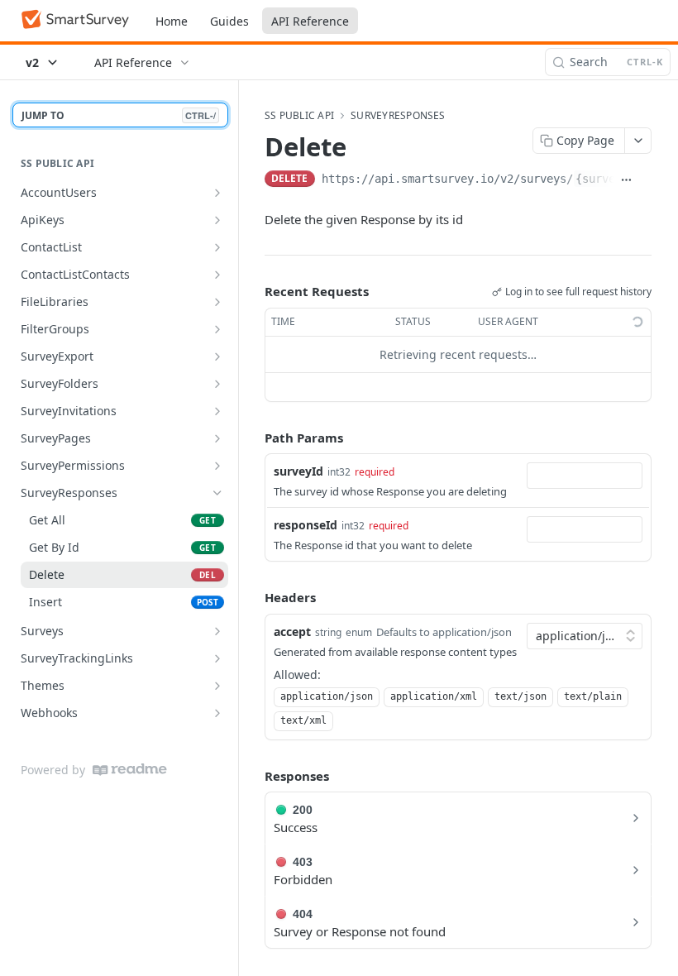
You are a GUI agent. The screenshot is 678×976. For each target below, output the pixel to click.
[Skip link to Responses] (253, 776)
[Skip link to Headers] (253, 598)
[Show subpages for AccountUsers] (217, 192)
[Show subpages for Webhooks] (217, 713)
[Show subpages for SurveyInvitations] (217, 411)
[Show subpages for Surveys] (217, 631)
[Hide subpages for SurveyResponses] (217, 493)
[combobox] (584, 475)
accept (292, 631)
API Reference (310, 21)
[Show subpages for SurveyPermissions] (217, 465)
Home (171, 21)
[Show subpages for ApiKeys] (217, 220)
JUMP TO (118, 115)
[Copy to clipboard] (645, 180)
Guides (229, 21)
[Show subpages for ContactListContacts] (217, 274)
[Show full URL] (626, 180)
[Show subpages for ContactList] (217, 247)
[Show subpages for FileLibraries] (217, 302)
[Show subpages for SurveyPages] (217, 438)
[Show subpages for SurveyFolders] (217, 383)
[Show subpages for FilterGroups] (217, 329)
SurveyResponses (398, 115)
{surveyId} (608, 178)
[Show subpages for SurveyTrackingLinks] (217, 658)
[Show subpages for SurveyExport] (217, 356)
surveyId (298, 471)
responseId (305, 525)
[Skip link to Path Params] (253, 438)
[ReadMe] (130, 769)
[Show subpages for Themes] (217, 685)
